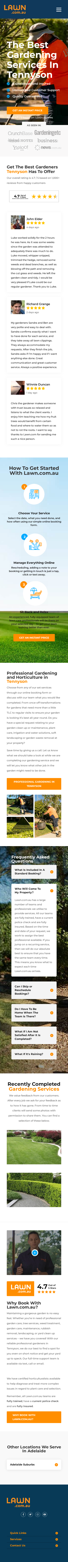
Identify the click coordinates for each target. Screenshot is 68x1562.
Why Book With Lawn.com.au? (24, 1417)
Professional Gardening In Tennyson (34, 784)
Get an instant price (34, 637)
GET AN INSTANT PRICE (27, 110)
